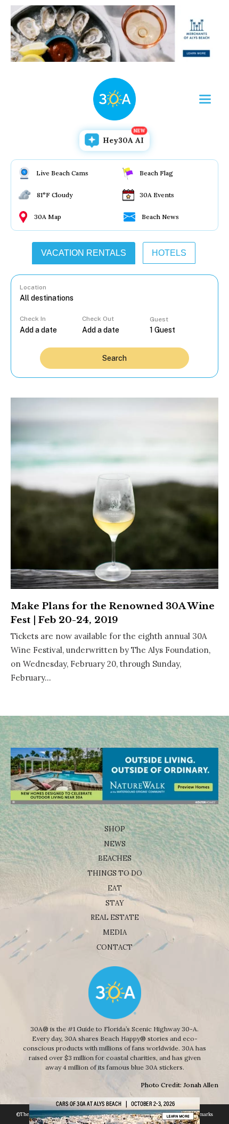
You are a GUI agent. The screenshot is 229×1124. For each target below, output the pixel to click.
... (51, 329)
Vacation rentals (83, 252)
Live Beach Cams (62, 173)
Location (33, 287)
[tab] (83, 253)
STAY (114, 903)
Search (114, 358)
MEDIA (115, 932)
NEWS (115, 843)
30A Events (157, 195)
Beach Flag (156, 173)
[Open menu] (205, 99)
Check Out (98, 318)
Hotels (169, 252)
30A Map (47, 217)
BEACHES (115, 858)
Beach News (160, 217)
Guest (159, 319)
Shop (114, 829)
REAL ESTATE (115, 917)
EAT (115, 888)
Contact (114, 947)
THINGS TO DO (114, 873)
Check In (33, 318)
